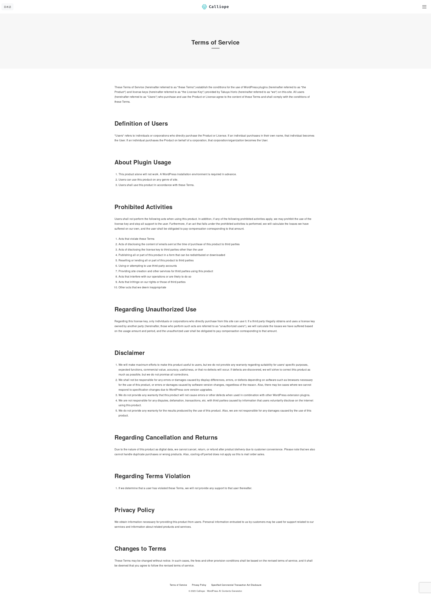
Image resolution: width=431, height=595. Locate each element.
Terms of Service (178, 584)
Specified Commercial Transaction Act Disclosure (236, 584)
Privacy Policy (199, 584)
